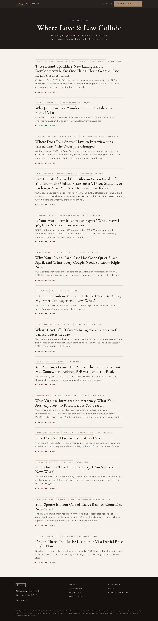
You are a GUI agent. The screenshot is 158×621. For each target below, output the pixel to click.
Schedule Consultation (128, 4)
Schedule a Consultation (118, 592)
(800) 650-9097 (22, 600)
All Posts (107, 4)
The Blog (112, 589)
